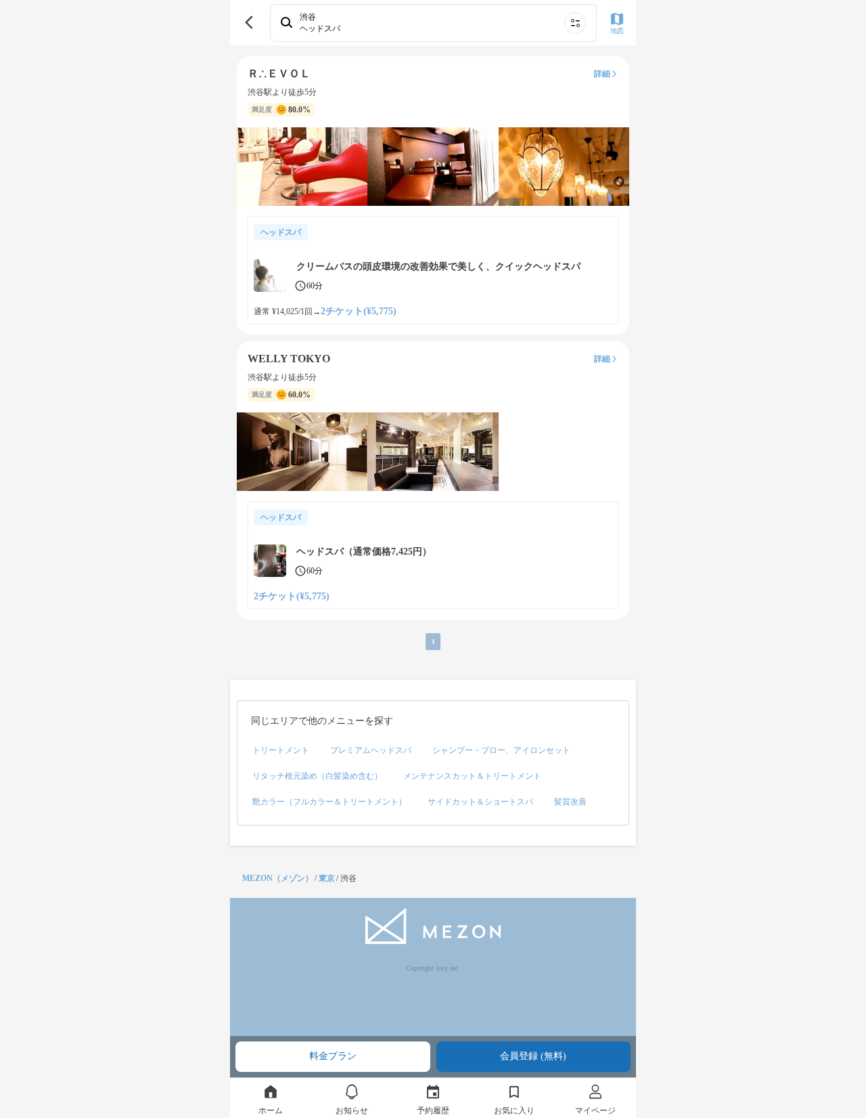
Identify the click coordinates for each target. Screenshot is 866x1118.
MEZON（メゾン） (277, 878)
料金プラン (333, 1056)
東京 (327, 878)
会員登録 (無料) (533, 1056)
